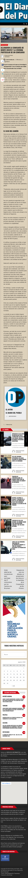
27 (17, 680)
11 (10, 674)
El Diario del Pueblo (8, 55)
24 (7, 680)
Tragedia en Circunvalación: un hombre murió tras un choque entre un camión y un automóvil (19, 479)
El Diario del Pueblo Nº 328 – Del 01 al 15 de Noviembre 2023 (12, 735)
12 (14, 674)
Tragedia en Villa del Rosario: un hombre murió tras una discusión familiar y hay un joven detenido (19, 523)
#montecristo (9, 424)
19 (14, 677)
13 (17, 674)
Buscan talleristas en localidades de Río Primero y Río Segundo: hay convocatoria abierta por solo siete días (12, 837)
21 (20, 677)
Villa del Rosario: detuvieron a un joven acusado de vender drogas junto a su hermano (19, 459)
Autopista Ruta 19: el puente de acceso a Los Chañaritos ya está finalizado (13, 718)
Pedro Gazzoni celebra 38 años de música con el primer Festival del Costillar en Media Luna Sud (14, 820)
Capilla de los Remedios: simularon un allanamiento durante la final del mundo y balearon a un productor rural (19, 545)
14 (20, 674)
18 (10, 677)
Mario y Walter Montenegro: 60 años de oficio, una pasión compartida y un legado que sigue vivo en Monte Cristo (13, 700)
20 (17, 677)
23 (4, 680)
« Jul (13, 686)
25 (10, 680)
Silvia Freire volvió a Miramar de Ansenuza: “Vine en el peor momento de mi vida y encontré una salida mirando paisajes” (14, 710)
